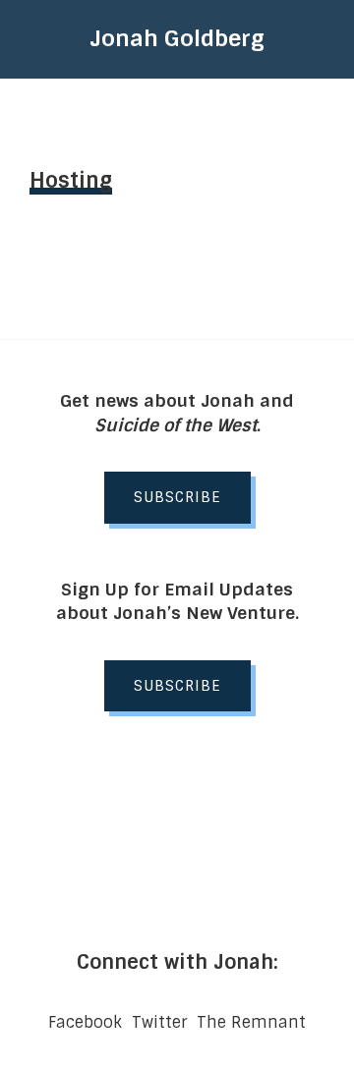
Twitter (159, 1022)
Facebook (85, 1022)
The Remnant (251, 1022)
